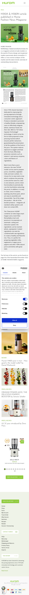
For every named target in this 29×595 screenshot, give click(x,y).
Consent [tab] (5, 272)
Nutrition (4, 519)
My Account (5, 513)
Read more (5, 570)
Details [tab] (14, 272)
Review (4, 358)
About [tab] (23, 272)
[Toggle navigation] (25, 3)
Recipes (9, 389)
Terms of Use (5, 548)
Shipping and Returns (8, 543)
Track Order (5, 515)
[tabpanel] (14, 450)
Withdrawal (5, 541)
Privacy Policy (5, 545)
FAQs (3, 536)
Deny (14, 325)
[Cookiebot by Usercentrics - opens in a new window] (20, 268)
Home (3, 506)
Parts (3, 510)
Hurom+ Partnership (8, 526)
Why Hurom (5, 517)
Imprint (4, 550)
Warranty (4, 539)
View (22, 441)
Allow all (14, 320)
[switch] (25, 304)
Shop (3, 508)
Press (2, 10)
